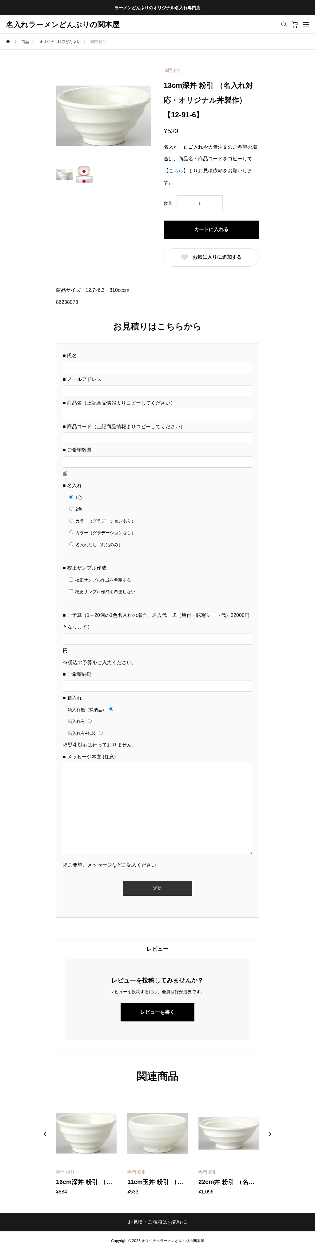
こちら (176, 170)
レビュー (157, 949)
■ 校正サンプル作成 (84, 567)
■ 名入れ (72, 485)
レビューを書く (157, 1012)
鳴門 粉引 (173, 70)
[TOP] (296, 1231)
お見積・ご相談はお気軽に (157, 1222)
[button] (45, 1134)
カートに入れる (211, 229)
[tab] (157, 949)
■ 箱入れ (72, 697)
